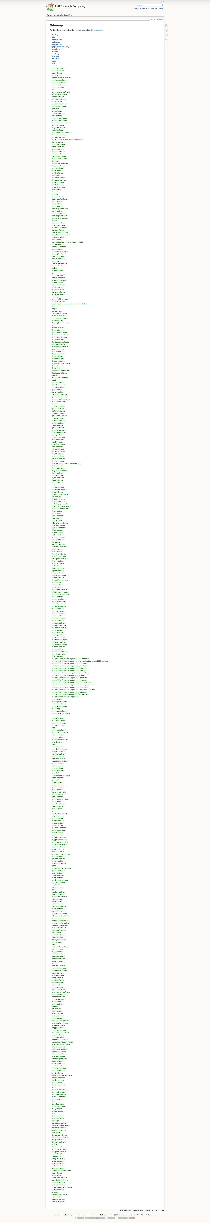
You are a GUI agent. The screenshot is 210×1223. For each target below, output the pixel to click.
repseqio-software (59, 928)
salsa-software (57, 961)
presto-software (58, 851)
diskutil (54, 268)
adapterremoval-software (61, 78)
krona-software (58, 563)
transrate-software (59, 1128)
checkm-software (58, 225)
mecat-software (58, 609)
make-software (58, 585)
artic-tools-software (59, 118)
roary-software (57, 937)
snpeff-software (58, 1035)
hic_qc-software (58, 449)
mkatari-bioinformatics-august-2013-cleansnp (69, 668)
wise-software (57, 1197)
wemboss (55, 1192)
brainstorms (56, 190)
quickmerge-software (60, 880)
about (54, 66)
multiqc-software (58, 720)
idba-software (57, 482)
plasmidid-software (59, 828)
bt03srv (55, 194)
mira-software (57, 649)
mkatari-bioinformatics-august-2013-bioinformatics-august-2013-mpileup (80, 661)
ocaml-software (58, 771)
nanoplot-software (59, 730)
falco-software (57, 321)
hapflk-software (58, 440)
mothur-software (58, 716)
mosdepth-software (59, 711)
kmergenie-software (59, 559)
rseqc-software (58, 951)
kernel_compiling (58, 544)
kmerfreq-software (59, 556)
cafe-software (57, 204)
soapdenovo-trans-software (62, 1042)
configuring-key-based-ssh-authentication (68, 242)
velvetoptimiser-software (61, 1170)
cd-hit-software (58, 211)
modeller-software (59, 704)
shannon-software (59, 994)
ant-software (57, 101)
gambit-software (58, 382)
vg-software (56, 1175)
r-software (56, 885)
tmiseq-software (58, 1111)
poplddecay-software (60, 842)
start (57, 15)
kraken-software (58, 561)
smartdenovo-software (60, 1021)
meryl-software (58, 620)
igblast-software (58, 487)
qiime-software (57, 873)
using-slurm (56, 1156)
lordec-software (58, 578)
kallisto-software (58, 535)
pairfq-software (58, 787)
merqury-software (59, 618)
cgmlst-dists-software (60, 218)
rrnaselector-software (60, 947)
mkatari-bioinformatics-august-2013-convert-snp (70, 673)
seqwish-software (59, 987)
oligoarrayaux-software (61, 775)
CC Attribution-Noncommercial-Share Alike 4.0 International (135, 1215)
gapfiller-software (58, 385)
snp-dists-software (59, 1030)
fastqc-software (58, 340)
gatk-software (57, 390)
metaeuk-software (59, 625)
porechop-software (59, 844)
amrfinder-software (59, 94)
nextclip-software (58, 751)
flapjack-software (58, 354)
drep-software (57, 282)
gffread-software (58, 406)
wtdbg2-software (58, 1201)
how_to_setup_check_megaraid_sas (66, 463)
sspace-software (58, 1078)
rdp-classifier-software (60, 916)
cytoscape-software (59, 256)
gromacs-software (59, 420)
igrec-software (57, 492)
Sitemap (161, 8)
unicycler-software (59, 1152)
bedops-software (58, 154)
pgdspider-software (59, 813)
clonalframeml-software (61, 235)
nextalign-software (59, 747)
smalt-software (57, 1018)
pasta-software (58, 797)
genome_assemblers (60, 394)
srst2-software (57, 1073)
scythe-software (58, 975)
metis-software (57, 630)
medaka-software (59, 611)
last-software (57, 566)
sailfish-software (58, 956)
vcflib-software (57, 1163)
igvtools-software (58, 499)
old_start (55, 773)
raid (53, 890)
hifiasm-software (58, 451)
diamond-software (59, 266)
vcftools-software (58, 1166)
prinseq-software (58, 856)
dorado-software (58, 278)
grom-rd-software (59, 418)
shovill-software (58, 1001)
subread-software (59, 1097)
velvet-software (58, 1168)
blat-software (57, 175)
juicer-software (57, 530)
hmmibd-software (59, 459)
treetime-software (59, 1130)
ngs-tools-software (59, 759)
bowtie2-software (58, 187)
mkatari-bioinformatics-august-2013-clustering (70, 671)
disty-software (57, 270)
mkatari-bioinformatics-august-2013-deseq (68, 675)
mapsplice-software (59, 590)
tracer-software (58, 1118)
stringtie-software (58, 1090)
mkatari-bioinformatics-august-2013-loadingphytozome (73, 685)
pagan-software (58, 785)
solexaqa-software (59, 1052)
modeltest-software (59, 706)
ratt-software (57, 901)
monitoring (56, 709)
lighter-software (58, 571)
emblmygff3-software (60, 299)
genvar (54, 404)
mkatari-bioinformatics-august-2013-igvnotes (69, 680)
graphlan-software (59, 413)
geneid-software (58, 392)
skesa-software (58, 1016)
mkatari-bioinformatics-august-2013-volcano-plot (70, 694)
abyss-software (58, 70)
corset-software (58, 249)
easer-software (58, 290)
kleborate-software (59, 547)
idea (53, 485)
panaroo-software (59, 792)
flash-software (57, 356)
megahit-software (59, 613)
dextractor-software (59, 263)
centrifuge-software (59, 216)
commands (56, 239)
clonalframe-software (60, 232)
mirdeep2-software (59, 651)
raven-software (58, 904)
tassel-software (58, 1104)
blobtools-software (59, 178)
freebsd (55, 375)
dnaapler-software (59, 275)
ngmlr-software (58, 756)
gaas (54, 380)
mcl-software (57, 604)
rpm (53, 944)
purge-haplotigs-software (61, 868)
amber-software (58, 87)
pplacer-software (58, 847)
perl (53, 811)
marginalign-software (60, 592)
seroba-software (58, 990)
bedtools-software (59, 156)
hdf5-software (57, 447)
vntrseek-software (59, 1182)
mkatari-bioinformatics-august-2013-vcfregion (69, 692)
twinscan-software (59, 1147)
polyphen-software (59, 837)
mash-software (58, 597)
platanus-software (59, 830)
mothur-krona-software (61, 713)
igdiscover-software (59, 490)
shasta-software (58, 999)
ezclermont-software (60, 318)
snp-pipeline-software (60, 1032)
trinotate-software (59, 1142)
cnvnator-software (59, 237)
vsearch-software (58, 1185)
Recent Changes (139, 8)
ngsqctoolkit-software (60, 761)
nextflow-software (59, 754)
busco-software (58, 197)
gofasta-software (58, 411)
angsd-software (58, 97)
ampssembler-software (61, 92)
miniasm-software (59, 637)
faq (53, 325)
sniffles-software (58, 1025)
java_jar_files (57, 520)
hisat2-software (58, 454)
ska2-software (57, 1013)
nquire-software (58, 763)
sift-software (56, 1009)
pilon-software (57, 825)
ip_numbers (56, 513)
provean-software (59, 863)
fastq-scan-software (59, 337)
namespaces (98, 30)
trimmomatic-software (60, 1137)
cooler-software (58, 244)
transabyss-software (60, 1123)
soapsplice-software (59, 1049)
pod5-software (57, 835)
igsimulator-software (60, 494)
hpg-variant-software (60, 471)
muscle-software (58, 725)
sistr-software (57, 1011)
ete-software (57, 311)
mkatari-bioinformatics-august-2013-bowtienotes (70, 666)
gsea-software (57, 425)
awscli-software (58, 130)
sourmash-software (59, 1054)
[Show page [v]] (166, 25)
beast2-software (58, 151)
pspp (54, 866)
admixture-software (59, 80)
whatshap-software (66, 15)
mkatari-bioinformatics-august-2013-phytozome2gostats (73, 690)
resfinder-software (59, 930)
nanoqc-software (58, 737)
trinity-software (57, 1140)
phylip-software (58, 816)
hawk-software (57, 442)
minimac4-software (59, 642)
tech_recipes (57, 1109)
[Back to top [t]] (166, 39)
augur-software (58, 125)
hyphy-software (58, 478)
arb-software (57, 111)
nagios (54, 728)
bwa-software (57, 201)
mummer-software (59, 723)
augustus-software (59, 128)
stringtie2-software (59, 1092)
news (54, 744)
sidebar (55, 1006)
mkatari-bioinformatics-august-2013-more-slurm (70, 687)
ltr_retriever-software (60, 580)
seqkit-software (58, 980)
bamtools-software (59, 135)
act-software (57, 75)
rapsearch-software (59, 897)
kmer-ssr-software (59, 554)
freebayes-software (59, 373)
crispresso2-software (60, 251)
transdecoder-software (61, 1125)
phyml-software (58, 818)
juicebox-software (59, 528)
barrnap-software (58, 137)
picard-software (58, 820)
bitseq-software (58, 168)
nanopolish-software (60, 732)
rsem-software (57, 949)
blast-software (57, 173)
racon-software (58, 887)
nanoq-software (58, 735)
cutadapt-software (59, 254)
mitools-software (58, 654)
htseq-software (58, 473)
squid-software (57, 1061)
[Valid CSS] (120, 1218)
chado (54, 221)
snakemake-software (60, 1023)
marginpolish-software (60, 594)
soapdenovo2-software (61, 1044)
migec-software (58, 632)
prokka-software (58, 861)
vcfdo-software (57, 1161)
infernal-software (58, 501)
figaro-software (58, 349)
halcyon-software (58, 437)
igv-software (56, 497)
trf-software (56, 1132)
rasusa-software (58, 899)
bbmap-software (58, 142)
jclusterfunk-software (60, 523)
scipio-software (58, 973)
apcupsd (55, 109)
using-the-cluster (58, 1159)
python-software (58, 871)
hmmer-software (58, 456)
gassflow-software (59, 387)
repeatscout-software (60, 925)
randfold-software (59, 892)
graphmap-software (59, 416)
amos (54, 90)
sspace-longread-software (62, 1075)
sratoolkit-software (59, 1068)
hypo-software (57, 480)
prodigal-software (59, 859)
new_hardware (58, 742)
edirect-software (58, 294)
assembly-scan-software (61, 123)
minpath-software (59, 647)
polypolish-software (59, 840)
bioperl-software (58, 166)
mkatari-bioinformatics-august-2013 (65, 697)
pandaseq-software (59, 794)
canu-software (57, 206)
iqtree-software (58, 516)
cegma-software (58, 213)
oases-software (58, 768)
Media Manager (151, 8)
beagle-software (58, 147)
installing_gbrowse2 (59, 504)
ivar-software (57, 518)
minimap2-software (59, 644)
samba (54, 963)
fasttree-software (58, 344)
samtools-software (59, 968)
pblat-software (57, 801)
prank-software (58, 849)
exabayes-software (59, 313)
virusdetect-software (60, 1180)
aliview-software (58, 85)
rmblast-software (58, 935)
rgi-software (56, 932)
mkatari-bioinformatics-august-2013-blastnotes (70, 663)
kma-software (57, 549)
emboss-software (58, 301)
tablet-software (58, 1099)
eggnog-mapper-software (62, 297)
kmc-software (57, 551)
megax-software (58, 616)
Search (163, 5)
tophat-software (58, 1116)
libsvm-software (58, 568)
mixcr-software (57, 656)
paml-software (57, 790)
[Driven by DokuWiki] (130, 1218)
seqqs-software (58, 982)
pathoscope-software (60, 799)
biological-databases (60, 163)
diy (53, 273)
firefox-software (58, 351)
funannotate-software (60, 378)
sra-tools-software (59, 1066)
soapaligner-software (60, 1040)
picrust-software (58, 823)
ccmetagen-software (60, 209)
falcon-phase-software (60, 323)
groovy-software (58, 423)
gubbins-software (58, 430)
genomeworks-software (61, 399)
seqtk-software (57, 985)
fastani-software (58, 328)
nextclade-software (59, 749)
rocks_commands (59, 940)
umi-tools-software (59, 1149)
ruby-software (57, 954)
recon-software (58, 918)
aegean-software (58, 82)
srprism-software (58, 1071)
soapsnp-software (59, 1047)
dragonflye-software (59, 280)
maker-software (58, 587)
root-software (57, 942)
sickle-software (58, 1004)
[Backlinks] (166, 35)
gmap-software (58, 409)
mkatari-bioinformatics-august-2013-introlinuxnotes (71, 682)
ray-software (57, 911)
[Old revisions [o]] (166, 30)
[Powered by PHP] (100, 1218)
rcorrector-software (59, 913)
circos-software (58, 230)
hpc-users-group (58, 468)
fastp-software (57, 330)
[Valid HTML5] (110, 1218)
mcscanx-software (59, 606)
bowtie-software (58, 182)
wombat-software (58, 1199)
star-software (57, 1082)
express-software (58, 316)
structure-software (59, 1094)
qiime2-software (58, 875)
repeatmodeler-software (61, 923)
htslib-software (57, 475)
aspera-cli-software (59, 121)
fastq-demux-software (60, 335)
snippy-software (58, 1028)
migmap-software (59, 635)
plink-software (57, 832)
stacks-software (58, 1080)
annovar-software (59, 99)
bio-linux (55, 161)
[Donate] (90, 1218)
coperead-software (59, 247)
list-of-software (57, 573)
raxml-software (58, 909)
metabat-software (59, 623)
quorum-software (58, 882)
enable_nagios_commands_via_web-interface (70, 304)
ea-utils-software (58, 285)
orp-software (57, 782)
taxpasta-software (59, 1106)
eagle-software (58, 287)
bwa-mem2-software (60, 199)
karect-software (58, 540)
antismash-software (59, 104)
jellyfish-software (58, 525)
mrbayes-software (59, 718)
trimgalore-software (59, 1135)
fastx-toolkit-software (60, 347)
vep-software (57, 1173)
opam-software (58, 778)
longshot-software (59, 575)
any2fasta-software (59, 106)
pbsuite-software (58, 804)
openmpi (55, 780)
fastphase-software (59, 332)
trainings (55, 1121)
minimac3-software (59, 640)
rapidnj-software (58, 894)
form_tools (56, 368)
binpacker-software (59, 159)
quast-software (58, 878)
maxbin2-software (59, 602)
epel (53, 306)
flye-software (57, 366)
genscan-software (59, 401)
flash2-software (58, 359)
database (55, 261)
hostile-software (58, 461)
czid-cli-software (58, 259)
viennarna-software (59, 1178)
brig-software (57, 192)
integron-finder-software (61, 506)
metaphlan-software (59, 628)
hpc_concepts (57, 466)
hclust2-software (58, 444)
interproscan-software (60, 509)
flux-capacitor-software (61, 363)
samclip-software (58, 966)
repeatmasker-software (61, 921)
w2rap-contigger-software (62, 1187)
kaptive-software (58, 537)
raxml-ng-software (59, 906)
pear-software (57, 806)
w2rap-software (58, 1190)
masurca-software (59, 599)
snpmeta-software (59, 1037)
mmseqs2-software (59, 702)
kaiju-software (57, 532)
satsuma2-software (59, 971)
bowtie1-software (58, 185)
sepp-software (57, 978)
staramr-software (58, 1085)
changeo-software (59, 223)
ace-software (57, 73)
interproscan (57, 511)
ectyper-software (58, 292)
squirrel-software (58, 1063)
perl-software (57, 809)
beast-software (58, 149)
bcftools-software (58, 144)
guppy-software (58, 435)
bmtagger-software (59, 180)
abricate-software (59, 68)
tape (54, 1101)
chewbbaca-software (60, 228)
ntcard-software (58, 766)
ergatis (54, 309)
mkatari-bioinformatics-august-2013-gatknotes (70, 678)
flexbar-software (58, 361)
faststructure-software (60, 342)
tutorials (55, 1144)
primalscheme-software (61, 854)
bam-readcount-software (61, 132)
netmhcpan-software (60, 740)
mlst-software (57, 699)
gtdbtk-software (58, 428)
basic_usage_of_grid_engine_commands (68, 139)
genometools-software (60, 397)
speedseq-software (59, 1059)
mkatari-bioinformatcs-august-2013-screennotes (70, 659)
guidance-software (59, 432)
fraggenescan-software (61, 370)
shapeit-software (58, 997)
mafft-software (57, 582)
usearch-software (59, 1154)
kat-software (57, 542)
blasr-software (57, 170)
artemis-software (58, 113)
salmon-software (58, 959)
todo (54, 1113)
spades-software (58, 1056)
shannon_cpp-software (61, 992)
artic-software (57, 116)
